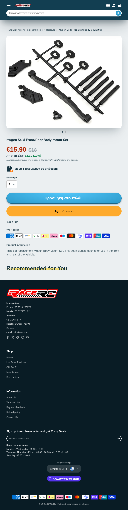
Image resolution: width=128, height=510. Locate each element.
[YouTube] (27, 337)
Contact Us (12, 417)
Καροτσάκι (120, 5)
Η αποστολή (47, 160)
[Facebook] (7, 337)
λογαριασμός (114, 5)
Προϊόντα (50, 30)
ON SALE (11, 367)
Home (9, 357)
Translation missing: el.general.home (24, 30)
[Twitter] (12, 337)
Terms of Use (13, 402)
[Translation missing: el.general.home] (23, 5)
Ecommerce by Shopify (77, 504)
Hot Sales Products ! (16, 362)
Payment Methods (15, 407)
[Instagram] (22, 337)
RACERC (51, 504)
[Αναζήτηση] (118, 13)
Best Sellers (12, 377)
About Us (11, 397)
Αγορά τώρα (64, 211)
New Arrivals (12, 372)
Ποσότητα (11, 177)
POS (59, 504)
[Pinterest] (17, 337)
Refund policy (13, 412)
